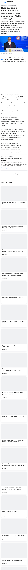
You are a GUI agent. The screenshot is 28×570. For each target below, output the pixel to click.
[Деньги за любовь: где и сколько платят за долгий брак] (14, 340)
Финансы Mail (12, 5)
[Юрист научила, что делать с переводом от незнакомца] (14, 506)
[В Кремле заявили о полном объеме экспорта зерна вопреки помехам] (14, 554)
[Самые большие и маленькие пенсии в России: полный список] (14, 197)
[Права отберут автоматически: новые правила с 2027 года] (14, 221)
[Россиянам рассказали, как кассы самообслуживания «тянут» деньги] (14, 245)
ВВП (2, 59)
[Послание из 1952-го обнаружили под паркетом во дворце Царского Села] (14, 530)
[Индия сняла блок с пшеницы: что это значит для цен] (14, 411)
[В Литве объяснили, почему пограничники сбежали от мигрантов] (14, 459)
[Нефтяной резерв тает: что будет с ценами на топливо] (14, 292)
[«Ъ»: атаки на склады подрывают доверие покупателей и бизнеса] (14, 483)
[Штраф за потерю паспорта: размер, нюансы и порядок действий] (14, 435)
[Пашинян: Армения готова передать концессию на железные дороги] (14, 269)
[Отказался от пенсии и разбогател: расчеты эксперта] (14, 387)
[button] (14, 44)
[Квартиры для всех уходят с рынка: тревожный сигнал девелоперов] (14, 364)
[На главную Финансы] (10, 2)
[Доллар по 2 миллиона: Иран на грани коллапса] (14, 316)
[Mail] (5, 2)
